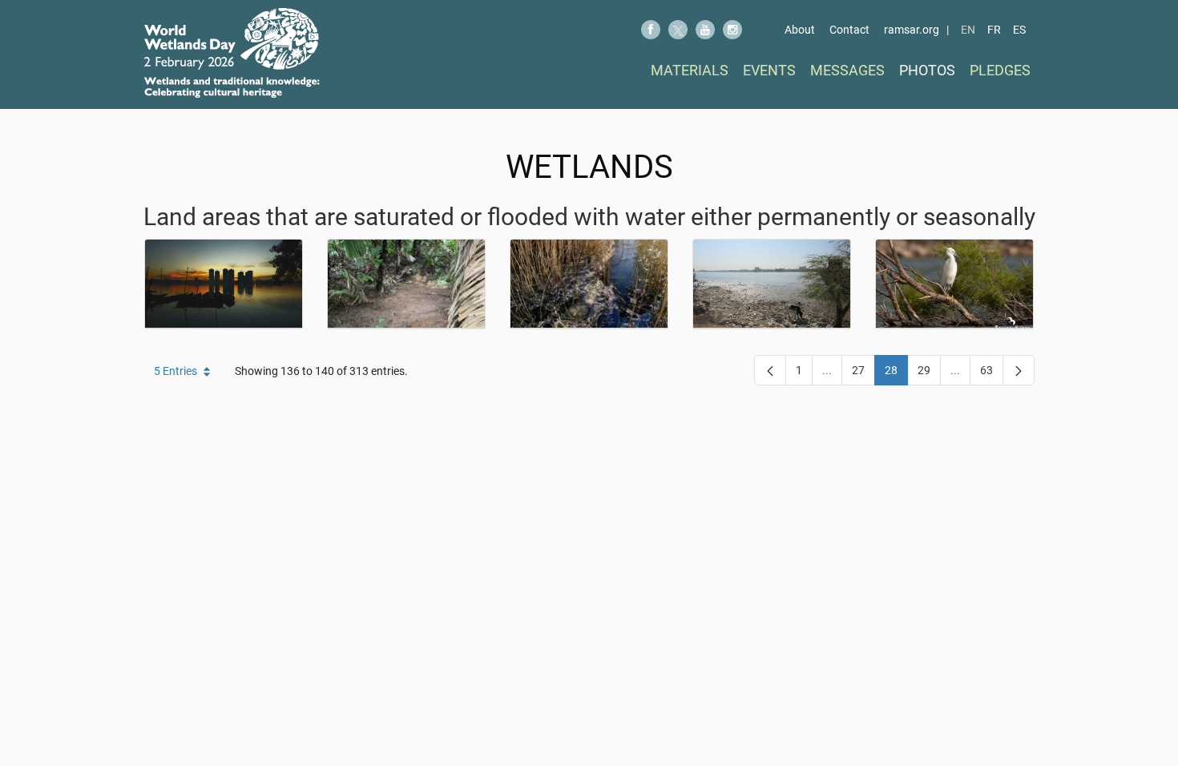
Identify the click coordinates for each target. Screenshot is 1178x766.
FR (994, 29)
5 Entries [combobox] (175, 371)
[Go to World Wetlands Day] (232, 53)
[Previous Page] (770, 370)
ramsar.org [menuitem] (911, 29)
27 (863, 373)
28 (896, 373)
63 (991, 373)
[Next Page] (1019, 370)
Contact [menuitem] (849, 29)
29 (929, 373)
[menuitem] (689, 70)
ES (1019, 29)
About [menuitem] (800, 29)
